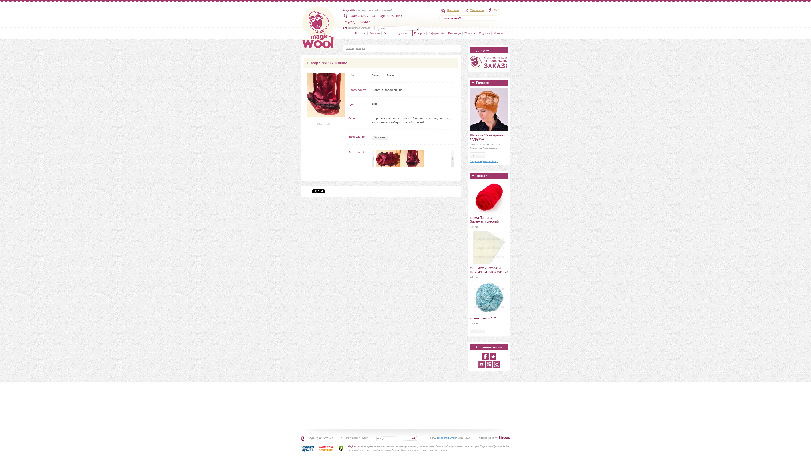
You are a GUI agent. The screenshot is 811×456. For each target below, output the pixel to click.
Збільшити (322, 124)
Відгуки (484, 33)
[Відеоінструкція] (489, 69)
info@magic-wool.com (359, 28)
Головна (350, 48)
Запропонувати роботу (484, 161)
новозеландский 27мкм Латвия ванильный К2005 (488, 217)
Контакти (500, 33)
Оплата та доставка (397, 33)
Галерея (419, 33)
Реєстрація (477, 10)
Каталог (360, 33)
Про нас (470, 33)
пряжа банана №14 (484, 184)
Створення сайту (488, 438)
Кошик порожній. (451, 18)
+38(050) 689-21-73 (319, 438)
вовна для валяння (447, 438)
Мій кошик (453, 10)
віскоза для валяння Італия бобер (484, 200)
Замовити (380, 137)
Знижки (375, 33)
